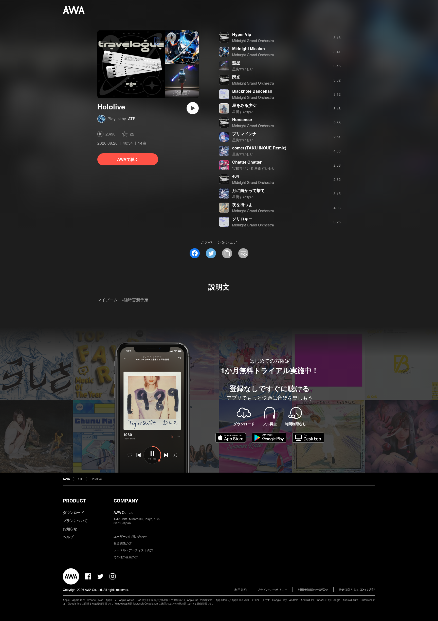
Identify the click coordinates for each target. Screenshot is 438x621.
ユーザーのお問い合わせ (130, 536)
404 (235, 176)
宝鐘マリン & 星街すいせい (254, 168)
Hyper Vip (241, 34)
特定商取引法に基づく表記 (357, 589)
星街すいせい (242, 68)
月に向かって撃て (248, 190)
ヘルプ (68, 536)
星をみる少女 (244, 105)
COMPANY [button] (126, 501)
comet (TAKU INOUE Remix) (259, 148)
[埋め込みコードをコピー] (243, 253)
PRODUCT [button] (74, 501)
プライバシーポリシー (272, 589)
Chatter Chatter (247, 162)
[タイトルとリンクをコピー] (227, 253)
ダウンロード (73, 512)
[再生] (193, 108)
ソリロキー (242, 219)
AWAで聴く (128, 159)
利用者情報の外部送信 (313, 589)
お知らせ (70, 528)
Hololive (96, 479)
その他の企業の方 (126, 557)
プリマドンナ (244, 134)
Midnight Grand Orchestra (253, 40)
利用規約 (240, 589)
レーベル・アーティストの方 (133, 550)
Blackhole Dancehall (252, 91)
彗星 (236, 63)
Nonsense (242, 119)
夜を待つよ (242, 204)
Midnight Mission (248, 48)
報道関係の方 (123, 543)
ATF (131, 119)
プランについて (75, 520)
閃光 (236, 77)
